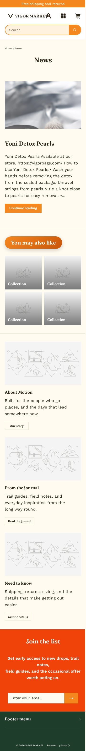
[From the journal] (43, 458)
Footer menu (18, 719)
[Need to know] (43, 554)
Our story (17, 426)
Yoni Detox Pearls (29, 143)
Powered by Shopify (58, 745)
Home (8, 48)
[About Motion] (43, 363)
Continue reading (23, 208)
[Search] (75, 30)
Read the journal (19, 521)
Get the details (18, 617)
